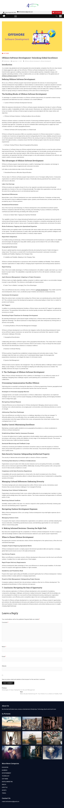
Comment (5, 622)
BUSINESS (4, 770)
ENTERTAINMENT (6, 773)
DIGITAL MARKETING (7, 781)
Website (4, 666)
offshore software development (32, 61)
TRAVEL (4, 793)
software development (45, 61)
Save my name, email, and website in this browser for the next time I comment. (23, 679)
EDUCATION (5, 767)
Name (4, 646)
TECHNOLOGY (5, 776)
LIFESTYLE (5, 787)
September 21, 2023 (17, 61)
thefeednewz (6, 61)
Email (4, 656)
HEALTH (4, 784)
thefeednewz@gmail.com (26, 12)
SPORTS (4, 790)
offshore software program (9, 76)
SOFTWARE (6, 53)
